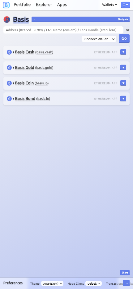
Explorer (44, 4)
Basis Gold (24, 67)
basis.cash (44, 52)
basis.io (42, 83)
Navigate (123, 19)
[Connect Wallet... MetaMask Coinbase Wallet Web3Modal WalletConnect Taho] (99, 39)
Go (124, 38)
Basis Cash (24, 52)
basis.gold (44, 68)
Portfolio (22, 4)
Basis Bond (25, 98)
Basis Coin (24, 83)
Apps (62, 4)
